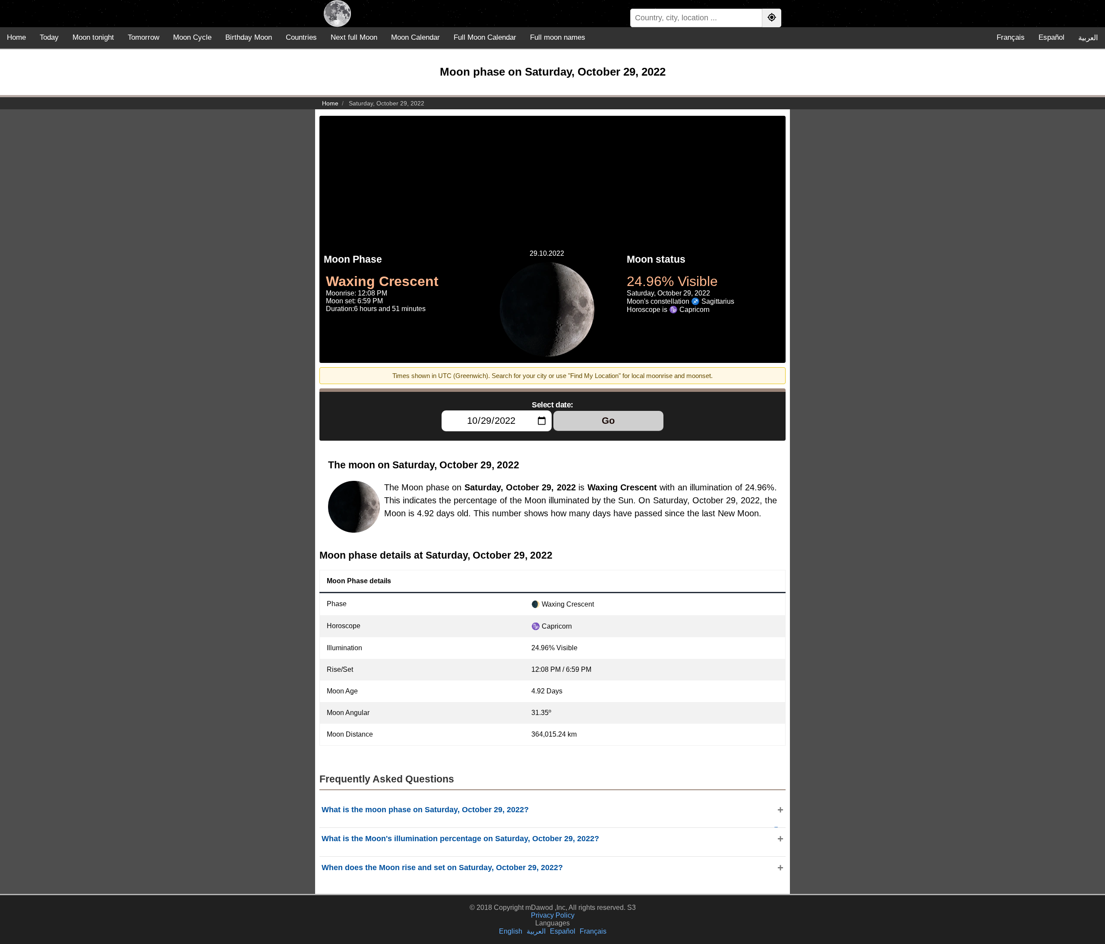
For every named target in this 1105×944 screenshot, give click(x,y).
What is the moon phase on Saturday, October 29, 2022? (425, 809)
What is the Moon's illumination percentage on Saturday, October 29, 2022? (460, 838)
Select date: (552, 404)
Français (1011, 37)
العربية (1088, 38)
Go (608, 420)
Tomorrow (143, 37)
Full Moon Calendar (485, 37)
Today (49, 37)
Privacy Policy (553, 915)
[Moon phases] (337, 13)
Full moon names (557, 37)
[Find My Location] (771, 18)
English (510, 931)
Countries (301, 37)
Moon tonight (93, 37)
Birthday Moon (248, 37)
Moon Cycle (192, 37)
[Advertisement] (552, 176)
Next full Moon (354, 37)
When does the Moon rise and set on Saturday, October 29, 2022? (442, 867)
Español (1051, 37)
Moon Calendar (415, 37)
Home (16, 37)
